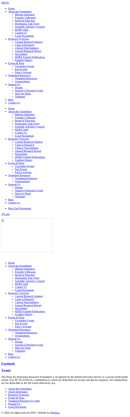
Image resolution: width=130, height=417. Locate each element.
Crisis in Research (24, 45)
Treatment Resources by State (24, 400)
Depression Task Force (27, 23)
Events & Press (16, 63)
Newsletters (21, 54)
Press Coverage (23, 72)
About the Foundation (20, 11)
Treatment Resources (19, 75)
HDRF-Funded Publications (30, 57)
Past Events (21, 69)
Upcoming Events (24, 66)
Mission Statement (25, 14)
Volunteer (20, 96)
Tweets (6, 370)
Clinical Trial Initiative (27, 48)
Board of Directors (25, 20)
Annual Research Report (28, 51)
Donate (19, 87)
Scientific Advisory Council (30, 26)
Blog (10, 99)
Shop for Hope (23, 93)
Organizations (22, 81)
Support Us (14, 84)
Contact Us (21, 32)
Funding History (23, 60)
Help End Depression (19, 208)
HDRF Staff (21, 29)
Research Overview (18, 38)
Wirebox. (55, 412)
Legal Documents (24, 35)
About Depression (18, 391)
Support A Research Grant (29, 90)
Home (11, 8)
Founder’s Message (25, 17)
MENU (5, 2)
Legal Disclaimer (17, 407)
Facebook (8, 363)
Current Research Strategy (29, 42)
